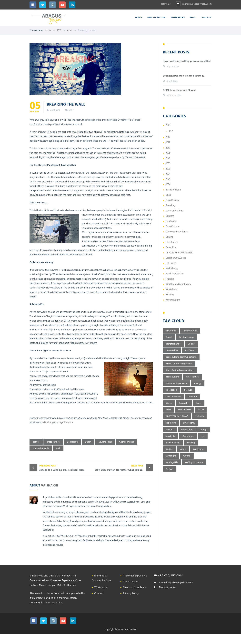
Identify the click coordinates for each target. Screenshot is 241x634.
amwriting (171, 331)
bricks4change (186, 337)
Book (168, 195)
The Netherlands (41, 448)
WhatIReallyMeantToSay (178, 284)
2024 (168, 174)
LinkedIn (199, 416)
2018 (168, 142)
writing (186, 456)
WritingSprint (173, 300)
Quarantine (188, 436)
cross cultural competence (179, 364)
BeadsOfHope (190, 331)
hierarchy (184, 403)
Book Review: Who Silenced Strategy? (184, 76)
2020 (168, 153)
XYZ (171, 131)
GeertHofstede (173, 396)
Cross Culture (130, 581)
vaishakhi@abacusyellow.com (57, 422)
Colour (191, 344)
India (168, 410)
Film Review (172, 242)
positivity (170, 436)
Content (170, 216)
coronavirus (172, 350)
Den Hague (72, 442)
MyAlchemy (172, 268)
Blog (193, 17)
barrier (36, 442)
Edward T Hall (105, 442)
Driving (169, 237)
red (202, 436)
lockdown (171, 423)
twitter (169, 449)
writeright (171, 456)
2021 (168, 158)
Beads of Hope (173, 190)
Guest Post (171, 247)
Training (170, 279)
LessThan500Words (176, 258)
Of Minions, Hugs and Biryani (179, 90)
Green (169, 403)
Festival (188, 390)
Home (138, 17)
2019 (168, 148)
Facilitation (171, 390)
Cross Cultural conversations (180, 370)
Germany (192, 396)
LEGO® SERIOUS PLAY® (177, 416)
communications (174, 211)
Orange (203, 429)
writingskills (172, 462)
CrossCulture (172, 226)
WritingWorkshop (194, 462)
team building (173, 443)
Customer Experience (177, 232)
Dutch (88, 442)
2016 (168, 125)
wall (58, 448)
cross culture (53, 442)
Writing (170, 295)
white (183, 449)
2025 (168, 179)
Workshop (198, 449)
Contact (206, 17)
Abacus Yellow (156, 17)
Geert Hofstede (126, 442)
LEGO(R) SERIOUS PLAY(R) (179, 253)
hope (198, 403)
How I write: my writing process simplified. (187, 61)
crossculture (192, 377)
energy (197, 383)
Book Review (172, 200)
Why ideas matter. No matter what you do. (119, 468)
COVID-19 (189, 350)
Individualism (184, 410)
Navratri (170, 429)
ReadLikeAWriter (175, 274)
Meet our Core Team (134, 587)
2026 (168, 184)
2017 (71, 110)
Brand (169, 337)
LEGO (201, 410)
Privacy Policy (131, 593)
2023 (168, 169)
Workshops (178, 17)
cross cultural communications (181, 357)
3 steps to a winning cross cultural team (61, 468)
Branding (170, 205)
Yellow (169, 469)
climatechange (173, 344)
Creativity (171, 221)
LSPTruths (171, 263)
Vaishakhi (49, 485)
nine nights (186, 429)
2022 (168, 163)
